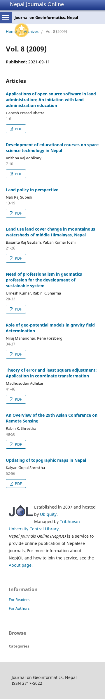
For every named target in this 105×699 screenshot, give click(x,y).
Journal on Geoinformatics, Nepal (46, 17)
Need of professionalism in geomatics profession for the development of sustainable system (44, 279)
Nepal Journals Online (37, 4)
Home (11, 31)
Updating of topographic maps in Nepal (46, 460)
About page (20, 565)
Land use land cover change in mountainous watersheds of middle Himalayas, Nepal (50, 232)
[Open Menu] (6, 17)
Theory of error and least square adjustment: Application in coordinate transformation (51, 373)
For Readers (19, 599)
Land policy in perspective (32, 189)
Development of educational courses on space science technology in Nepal (52, 147)
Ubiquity (48, 514)
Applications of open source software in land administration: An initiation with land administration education (51, 99)
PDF (18, 128)
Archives (31, 31)
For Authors (19, 608)
